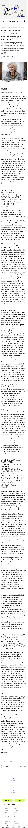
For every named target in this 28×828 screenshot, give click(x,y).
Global (6, 813)
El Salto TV (7, 817)
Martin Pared (4, 88)
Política (6, 808)
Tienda (15, 808)
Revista (15, 813)
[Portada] (13, 21)
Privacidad (16, 817)
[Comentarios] (5, 53)
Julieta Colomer (11, 81)
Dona (19, 800)
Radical (6, 815)
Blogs (6, 823)
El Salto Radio (8, 819)
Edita (15, 821)
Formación (16, 823)
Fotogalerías (7, 821)
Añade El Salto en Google (8, 56)
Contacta (16, 810)
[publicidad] (13, 11)
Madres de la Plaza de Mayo (12, 27)
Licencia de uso (17, 819)
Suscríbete (7, 800)
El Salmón (7, 810)
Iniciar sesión (24, 21)
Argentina (3, 27)
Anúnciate (16, 815)
